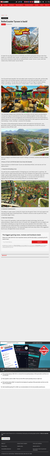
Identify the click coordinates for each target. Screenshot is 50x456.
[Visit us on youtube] (27, 2)
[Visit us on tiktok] (33, 2)
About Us (3, 443)
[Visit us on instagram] (25, 2)
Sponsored (9, 24)
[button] (47, 1)
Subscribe (37, 1)
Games (5, 5)
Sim (6, 15)
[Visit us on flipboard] (31, 2)
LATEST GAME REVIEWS (37, 342)
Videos (41, 5)
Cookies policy (20, 446)
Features (3, 24)
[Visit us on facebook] (21, 2)
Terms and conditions (37, 443)
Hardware (11, 5)
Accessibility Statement (6, 448)
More (46, 5)
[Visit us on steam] (19, 2)
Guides (36, 5)
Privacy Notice (37, 245)
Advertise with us (36, 446)
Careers (18, 448)
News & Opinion (19, 5)
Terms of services (17, 245)
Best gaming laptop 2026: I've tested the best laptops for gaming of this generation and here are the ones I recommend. (25, 383)
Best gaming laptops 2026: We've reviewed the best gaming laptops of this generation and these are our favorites (26, 374)
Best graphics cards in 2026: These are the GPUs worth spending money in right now (22, 378)
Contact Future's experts (22, 443)
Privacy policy (4, 446)
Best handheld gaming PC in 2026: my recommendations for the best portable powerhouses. (24, 387)
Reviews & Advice (29, 5)
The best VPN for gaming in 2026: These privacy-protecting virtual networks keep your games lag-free (25, 370)
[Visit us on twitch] (29, 2)
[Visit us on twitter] (23, 2)
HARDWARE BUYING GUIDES (12, 342)
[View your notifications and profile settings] (43, 2)
